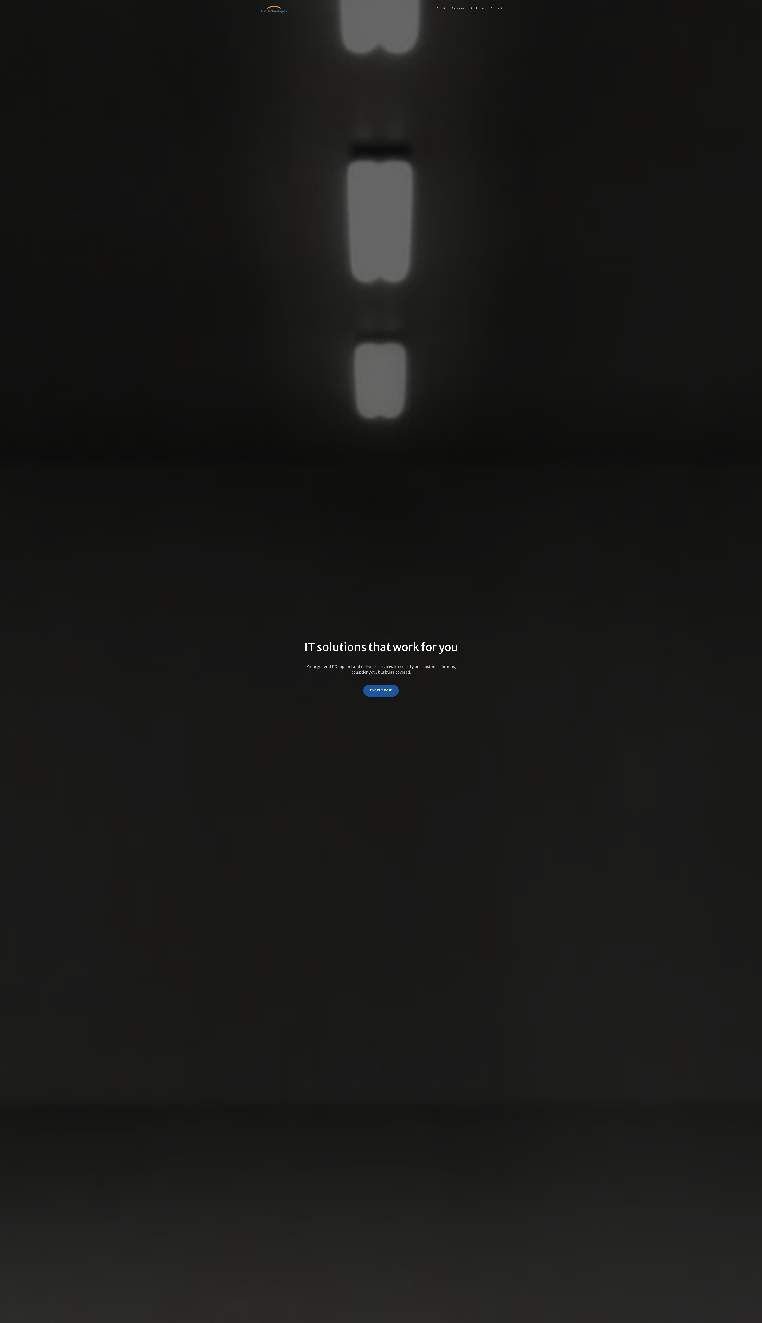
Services (458, 8)
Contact (496, 8)
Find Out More (381, 690)
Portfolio (477, 8)
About (441, 8)
